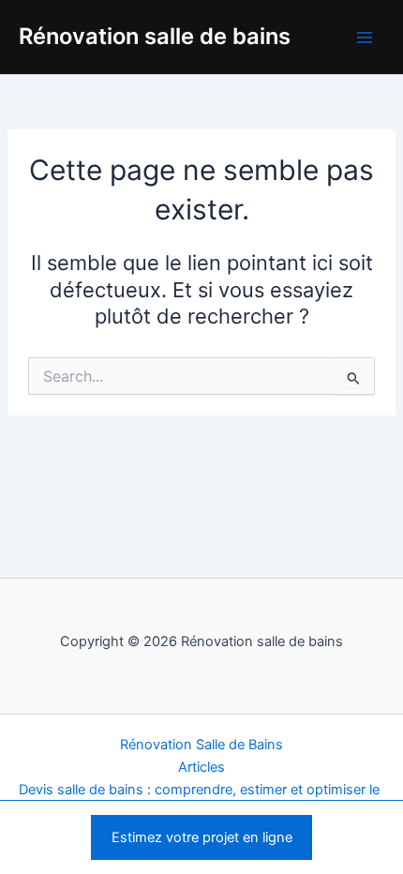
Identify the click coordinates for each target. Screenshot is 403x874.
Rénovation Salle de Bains (201, 744)
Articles (201, 767)
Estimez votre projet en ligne (202, 837)
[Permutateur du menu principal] (364, 37)
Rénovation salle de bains (155, 36)
